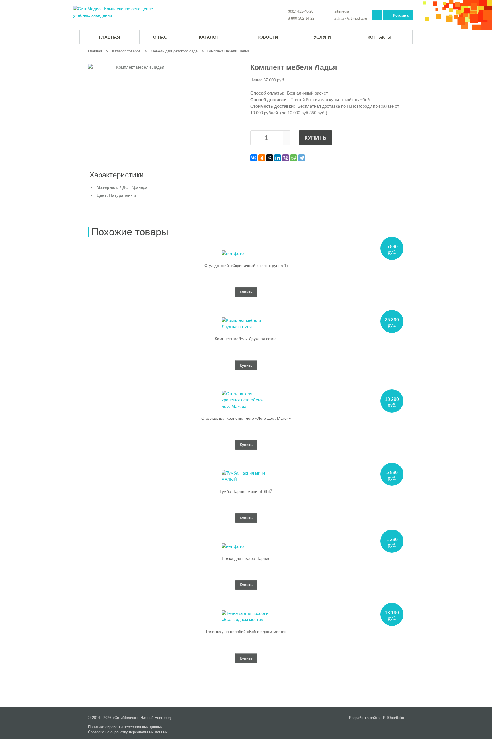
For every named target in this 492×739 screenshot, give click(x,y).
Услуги (322, 37)
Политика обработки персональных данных (125, 727)
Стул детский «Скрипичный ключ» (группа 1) (246, 265)
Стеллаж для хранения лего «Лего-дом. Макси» (246, 418)
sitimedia (341, 11)
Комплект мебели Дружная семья (246, 338)
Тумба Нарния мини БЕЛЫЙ (246, 491)
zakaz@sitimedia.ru (350, 18)
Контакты (379, 37)
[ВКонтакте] (253, 157)
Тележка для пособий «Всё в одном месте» (246, 631)
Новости (267, 37)
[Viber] (285, 157)
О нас (160, 37)
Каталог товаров (126, 51)
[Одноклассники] (261, 157)
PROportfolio (393, 718)
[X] (269, 157)
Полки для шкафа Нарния (246, 558)
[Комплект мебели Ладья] (114, 12)
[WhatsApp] (293, 157)
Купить (315, 138)
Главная (95, 51)
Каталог (209, 37)
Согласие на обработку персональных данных (128, 732)
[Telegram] (301, 157)
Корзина (401, 15)
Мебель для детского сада (174, 51)
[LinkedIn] (277, 157)
